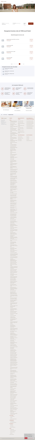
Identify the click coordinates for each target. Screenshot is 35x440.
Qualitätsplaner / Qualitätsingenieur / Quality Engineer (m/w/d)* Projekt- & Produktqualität (14, 267)
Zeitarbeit (11, 417)
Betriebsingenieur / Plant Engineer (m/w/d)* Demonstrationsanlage (13, 355)
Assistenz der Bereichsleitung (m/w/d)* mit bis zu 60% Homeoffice (13, 357)
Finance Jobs (27, 139)
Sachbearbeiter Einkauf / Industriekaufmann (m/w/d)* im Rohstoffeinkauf (13, 403)
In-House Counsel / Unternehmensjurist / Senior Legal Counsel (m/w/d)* (13, 274)
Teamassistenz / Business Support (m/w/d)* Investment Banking (13, 263)
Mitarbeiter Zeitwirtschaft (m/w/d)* (13, 212)
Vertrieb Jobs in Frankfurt (20, 127)
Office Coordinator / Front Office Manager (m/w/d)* (13, 331)
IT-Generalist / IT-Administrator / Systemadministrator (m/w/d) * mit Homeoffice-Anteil (13, 309)
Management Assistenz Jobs (29, 140)
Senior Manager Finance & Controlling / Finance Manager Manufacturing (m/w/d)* (13, 350)
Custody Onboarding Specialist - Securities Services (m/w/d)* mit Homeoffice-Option (13, 218)
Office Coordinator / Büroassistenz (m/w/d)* (13, 240)
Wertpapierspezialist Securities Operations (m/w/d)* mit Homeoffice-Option (14, 245)
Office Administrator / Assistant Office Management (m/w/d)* (13, 353)
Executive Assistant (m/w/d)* (13, 315)
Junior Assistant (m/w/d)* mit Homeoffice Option (13, 389)
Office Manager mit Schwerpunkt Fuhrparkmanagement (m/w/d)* (13, 298)
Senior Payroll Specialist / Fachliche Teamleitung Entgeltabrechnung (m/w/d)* (13, 303)
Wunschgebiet (16, 23)
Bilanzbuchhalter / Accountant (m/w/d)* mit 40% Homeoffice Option (14, 408)
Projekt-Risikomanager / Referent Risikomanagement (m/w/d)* (13, 312)
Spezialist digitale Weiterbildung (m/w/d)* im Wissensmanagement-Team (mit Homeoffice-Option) (13, 187)
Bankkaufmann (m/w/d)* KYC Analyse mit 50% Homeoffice (13, 279)
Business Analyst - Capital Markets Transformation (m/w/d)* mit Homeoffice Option (13, 301)
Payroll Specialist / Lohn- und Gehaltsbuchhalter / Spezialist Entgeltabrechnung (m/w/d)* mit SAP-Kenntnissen (13, 376)
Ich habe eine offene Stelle (13, 430)
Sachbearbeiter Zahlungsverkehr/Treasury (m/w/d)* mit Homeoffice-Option (13, 140)
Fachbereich (5, 23)
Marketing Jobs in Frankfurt (21, 130)
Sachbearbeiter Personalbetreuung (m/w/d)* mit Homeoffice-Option (13, 272)
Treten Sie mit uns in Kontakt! (29, 110)
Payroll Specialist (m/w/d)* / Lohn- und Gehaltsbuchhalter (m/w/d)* (13, 121)
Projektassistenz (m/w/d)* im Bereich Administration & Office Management (14, 306)
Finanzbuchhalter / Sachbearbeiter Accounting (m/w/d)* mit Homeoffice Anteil (14, 296)
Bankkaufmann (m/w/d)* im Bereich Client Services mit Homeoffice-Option (13, 365)
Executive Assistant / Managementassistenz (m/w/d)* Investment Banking (13, 248)
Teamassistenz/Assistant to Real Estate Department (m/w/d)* (13, 129)
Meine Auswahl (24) (31, 23)
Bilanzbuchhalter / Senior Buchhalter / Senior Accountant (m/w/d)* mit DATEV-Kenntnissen (13, 233)
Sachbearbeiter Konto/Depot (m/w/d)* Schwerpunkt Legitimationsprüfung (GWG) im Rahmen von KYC (13, 392)
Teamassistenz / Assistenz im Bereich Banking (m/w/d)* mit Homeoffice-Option (14, 368)
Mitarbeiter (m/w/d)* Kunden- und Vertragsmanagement (13, 251)
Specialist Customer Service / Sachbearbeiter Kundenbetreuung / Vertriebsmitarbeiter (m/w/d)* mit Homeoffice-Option (13, 288)
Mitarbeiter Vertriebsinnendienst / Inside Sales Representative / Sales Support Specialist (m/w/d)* (13, 277)
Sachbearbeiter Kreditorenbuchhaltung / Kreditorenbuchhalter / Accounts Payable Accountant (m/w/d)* (13, 260)
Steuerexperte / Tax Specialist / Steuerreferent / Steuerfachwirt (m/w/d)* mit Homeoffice (13, 380)
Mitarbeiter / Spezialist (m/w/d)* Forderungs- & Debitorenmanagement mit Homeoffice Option (13, 410)
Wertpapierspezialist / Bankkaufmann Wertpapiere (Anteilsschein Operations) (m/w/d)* (13, 334)
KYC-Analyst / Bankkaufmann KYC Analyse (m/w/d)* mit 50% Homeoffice (13, 319)
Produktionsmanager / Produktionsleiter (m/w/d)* (13, 317)
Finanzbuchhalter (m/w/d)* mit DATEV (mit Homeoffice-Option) (13, 138)
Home (1, 114)
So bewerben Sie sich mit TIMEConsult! (6, 107)
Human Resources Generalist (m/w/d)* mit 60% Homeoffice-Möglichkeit (13, 174)
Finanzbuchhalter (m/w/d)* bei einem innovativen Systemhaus (13, 145)
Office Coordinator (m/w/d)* (13, 219)
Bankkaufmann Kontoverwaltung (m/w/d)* (13, 143)
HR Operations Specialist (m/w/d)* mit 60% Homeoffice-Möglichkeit (13, 176)
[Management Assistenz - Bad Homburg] (3, 69)
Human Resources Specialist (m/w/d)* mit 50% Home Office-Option (14, 169)
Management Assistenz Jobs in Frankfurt (21, 126)
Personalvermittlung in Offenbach (29, 122)
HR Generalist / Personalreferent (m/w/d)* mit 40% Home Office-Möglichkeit (13, 386)
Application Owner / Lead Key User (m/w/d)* (13, 265)
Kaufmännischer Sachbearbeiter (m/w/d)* (13, 136)
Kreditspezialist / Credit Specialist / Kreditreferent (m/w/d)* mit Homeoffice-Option (13, 282)
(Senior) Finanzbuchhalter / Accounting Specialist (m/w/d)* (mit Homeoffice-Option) (13, 222)
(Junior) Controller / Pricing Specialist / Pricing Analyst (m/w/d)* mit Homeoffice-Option (13, 147)
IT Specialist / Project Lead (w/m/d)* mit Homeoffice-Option (13, 414)
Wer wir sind (11, 424)
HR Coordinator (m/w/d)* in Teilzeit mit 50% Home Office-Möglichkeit (13, 171)
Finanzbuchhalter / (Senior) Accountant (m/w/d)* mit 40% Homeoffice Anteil (13, 243)
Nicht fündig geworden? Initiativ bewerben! (17, 108)
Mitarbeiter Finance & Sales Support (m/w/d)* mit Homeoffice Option (13, 395)
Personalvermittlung (12, 416)
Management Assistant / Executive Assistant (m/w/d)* (13, 382)
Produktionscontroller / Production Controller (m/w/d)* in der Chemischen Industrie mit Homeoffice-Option (13, 183)
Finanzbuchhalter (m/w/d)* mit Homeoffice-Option (13, 205)
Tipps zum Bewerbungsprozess (13, 422)
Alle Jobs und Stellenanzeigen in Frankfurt (21, 132)
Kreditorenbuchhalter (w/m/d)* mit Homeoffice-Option (13, 228)
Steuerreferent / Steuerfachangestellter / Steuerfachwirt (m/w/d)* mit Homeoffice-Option (13, 325)
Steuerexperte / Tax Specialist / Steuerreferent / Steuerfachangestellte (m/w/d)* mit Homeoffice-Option (13, 337)
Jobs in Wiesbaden (20, 140)
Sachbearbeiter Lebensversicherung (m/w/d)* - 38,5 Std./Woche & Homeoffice (13, 190)
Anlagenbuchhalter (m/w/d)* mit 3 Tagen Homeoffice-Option (13, 155)
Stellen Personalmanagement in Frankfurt (21, 124)
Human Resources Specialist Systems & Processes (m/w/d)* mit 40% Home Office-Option (13, 230)
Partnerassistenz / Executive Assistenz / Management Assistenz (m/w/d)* (13, 285)
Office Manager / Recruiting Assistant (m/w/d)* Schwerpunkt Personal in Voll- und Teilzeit (13, 215)
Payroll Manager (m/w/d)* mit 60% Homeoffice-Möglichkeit (13, 178)
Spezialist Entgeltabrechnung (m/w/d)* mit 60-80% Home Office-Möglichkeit (13, 167)
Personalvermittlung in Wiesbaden (29, 123)
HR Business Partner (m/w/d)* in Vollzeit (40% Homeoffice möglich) (13, 384)
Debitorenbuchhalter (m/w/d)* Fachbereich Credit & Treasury (13, 195)
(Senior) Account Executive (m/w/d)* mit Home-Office (13, 314)
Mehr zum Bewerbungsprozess (6, 109)
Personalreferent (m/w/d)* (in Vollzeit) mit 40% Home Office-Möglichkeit (13, 161)
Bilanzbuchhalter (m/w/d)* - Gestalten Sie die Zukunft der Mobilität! (13, 150)
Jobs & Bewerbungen (5, 114)
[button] (5, 24)
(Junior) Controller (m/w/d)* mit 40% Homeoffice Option (14, 406)
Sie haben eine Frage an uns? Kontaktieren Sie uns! (28, 108)
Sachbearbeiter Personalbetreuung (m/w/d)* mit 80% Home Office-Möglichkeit (13, 164)
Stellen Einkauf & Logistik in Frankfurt (21, 129)
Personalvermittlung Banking (29, 128)
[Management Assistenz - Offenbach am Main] (3, 74)
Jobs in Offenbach (20, 139)
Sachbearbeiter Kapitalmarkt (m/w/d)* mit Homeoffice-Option (13, 345)
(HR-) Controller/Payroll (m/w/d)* (13, 193)
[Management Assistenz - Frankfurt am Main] (3, 71)
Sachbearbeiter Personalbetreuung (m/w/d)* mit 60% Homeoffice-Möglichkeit (13, 198)
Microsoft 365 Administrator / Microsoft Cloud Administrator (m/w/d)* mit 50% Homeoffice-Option (14, 371)
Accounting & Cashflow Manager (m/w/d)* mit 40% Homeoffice (13, 203)
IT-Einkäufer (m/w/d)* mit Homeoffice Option (12, 399)
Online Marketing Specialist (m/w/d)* (13, 152)
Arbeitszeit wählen (25, 23)
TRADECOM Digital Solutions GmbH (11, 438)
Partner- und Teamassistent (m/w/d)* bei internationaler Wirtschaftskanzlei (14, 347)
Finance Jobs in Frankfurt (20, 122)
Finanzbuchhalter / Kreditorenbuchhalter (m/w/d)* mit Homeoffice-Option (13, 157)
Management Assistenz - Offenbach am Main (9, 73)
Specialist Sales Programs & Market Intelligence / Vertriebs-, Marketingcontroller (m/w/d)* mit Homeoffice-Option (13, 210)
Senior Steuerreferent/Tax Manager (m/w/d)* (13, 131)
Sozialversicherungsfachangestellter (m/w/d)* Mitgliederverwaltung (14, 363)
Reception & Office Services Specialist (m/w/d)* (13, 340)
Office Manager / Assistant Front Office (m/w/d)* (13, 192)
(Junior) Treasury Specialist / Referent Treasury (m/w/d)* (13, 397)
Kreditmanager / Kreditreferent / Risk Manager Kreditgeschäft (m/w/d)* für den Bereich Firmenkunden (14, 255)
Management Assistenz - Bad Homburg (9, 68)
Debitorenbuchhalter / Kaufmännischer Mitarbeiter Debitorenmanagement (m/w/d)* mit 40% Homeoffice (14, 225)
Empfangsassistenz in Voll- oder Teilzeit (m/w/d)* (13, 124)
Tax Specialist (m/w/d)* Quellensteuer (12, 373)
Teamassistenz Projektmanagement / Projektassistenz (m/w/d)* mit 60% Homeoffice (14, 322)
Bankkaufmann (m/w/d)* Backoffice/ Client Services (14, 127)
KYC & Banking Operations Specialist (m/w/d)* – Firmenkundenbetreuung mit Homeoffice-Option (14, 329)
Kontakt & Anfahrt (12, 429)
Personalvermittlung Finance (29, 124)
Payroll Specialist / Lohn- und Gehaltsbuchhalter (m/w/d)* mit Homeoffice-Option (13, 201)
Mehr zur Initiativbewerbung (17, 110)
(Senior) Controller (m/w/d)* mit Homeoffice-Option (13, 207)
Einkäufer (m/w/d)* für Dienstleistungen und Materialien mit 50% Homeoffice (13, 343)
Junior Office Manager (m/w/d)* (13, 252)
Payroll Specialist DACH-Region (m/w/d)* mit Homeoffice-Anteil (13, 180)
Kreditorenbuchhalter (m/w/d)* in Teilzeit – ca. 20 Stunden (13, 401)
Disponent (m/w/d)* (12, 159)
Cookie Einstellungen (12, 434)
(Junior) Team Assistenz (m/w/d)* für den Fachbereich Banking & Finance (14, 257)
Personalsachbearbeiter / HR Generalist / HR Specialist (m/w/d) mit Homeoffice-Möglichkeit (14, 133)
